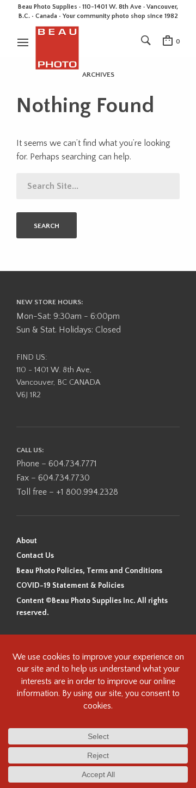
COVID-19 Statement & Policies (70, 585)
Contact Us (35, 555)
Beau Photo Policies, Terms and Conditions (89, 571)
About (26, 541)
